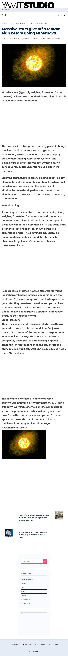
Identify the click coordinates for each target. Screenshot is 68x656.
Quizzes (23, 595)
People (23, 591)
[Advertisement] (34, 123)
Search (45, 561)
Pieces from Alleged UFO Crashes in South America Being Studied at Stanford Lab (34, 516)
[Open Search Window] (2, 15)
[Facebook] (56, 15)
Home (3, 38)
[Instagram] (61, 15)
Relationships (25, 599)
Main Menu (6, 10)
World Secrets (44, 23)
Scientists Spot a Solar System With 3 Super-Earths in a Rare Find (33, 534)
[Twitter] (58, 15)
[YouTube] (64, 15)
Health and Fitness (27, 579)
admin (12, 23)
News (22, 587)
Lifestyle (23, 583)
